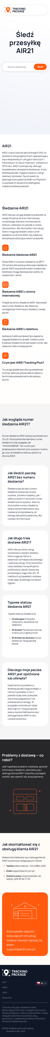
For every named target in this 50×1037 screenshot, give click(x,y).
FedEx (4, 987)
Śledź (40, 67)
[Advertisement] (25, 100)
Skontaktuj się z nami (15, 1031)
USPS (4, 992)
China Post (7, 997)
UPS (4, 982)
